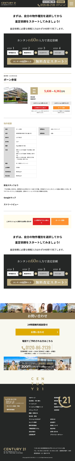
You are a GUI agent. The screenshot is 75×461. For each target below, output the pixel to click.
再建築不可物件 (58, 407)
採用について (54, 425)
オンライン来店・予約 (48, 2)
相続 (55, 404)
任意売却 (56, 410)
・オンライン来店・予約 (13, 406)
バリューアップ (33, 410)
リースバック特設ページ (36, 407)
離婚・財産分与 (33, 413)
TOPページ (32, 398)
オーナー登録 (61, 107)
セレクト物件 (33, 422)
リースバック (32, 404)
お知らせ (52, 419)
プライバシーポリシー (56, 434)
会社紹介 (52, 422)
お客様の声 (32, 434)
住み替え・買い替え (34, 401)
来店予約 (52, 428)
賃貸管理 (56, 398)
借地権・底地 (58, 401)
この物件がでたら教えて (40, 107)
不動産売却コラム (34, 428)
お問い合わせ (37, 332)
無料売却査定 (60, 2)
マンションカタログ (34, 419)
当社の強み (32, 431)
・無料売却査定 (10, 409)
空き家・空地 (33, 416)
